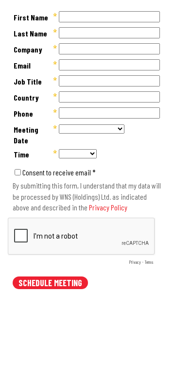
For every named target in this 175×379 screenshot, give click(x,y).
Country (26, 97)
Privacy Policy (108, 207)
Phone (23, 113)
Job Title (28, 81)
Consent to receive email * (59, 172)
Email (22, 65)
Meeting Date (26, 135)
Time (21, 154)
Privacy (135, 262)
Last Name (30, 33)
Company (28, 49)
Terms (149, 262)
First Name (31, 17)
